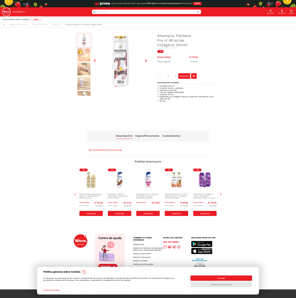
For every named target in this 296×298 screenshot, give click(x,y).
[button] (282, 12)
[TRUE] (91, 213)
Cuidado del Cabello (40, 24)
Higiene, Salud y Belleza (18, 24)
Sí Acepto (221, 278)
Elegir (36, 19)
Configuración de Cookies (221, 284)
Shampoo (56, 24)
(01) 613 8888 (171, 242)
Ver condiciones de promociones (105, 150)
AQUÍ (197, 4)
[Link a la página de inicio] (4, 25)
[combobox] (146, 12)
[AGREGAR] (184, 76)
